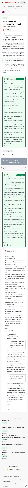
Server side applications (7, 151)
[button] (3, 3)
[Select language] (18, 3)
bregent (7, 78)
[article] (14, 209)
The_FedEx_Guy (8, 29)
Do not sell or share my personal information (11, 483)
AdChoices (6, 486)
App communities (11, 6)
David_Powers (12, 334)
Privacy (19, 479)
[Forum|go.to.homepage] (11, 3)
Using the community (7, 479)
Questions (5, 7)
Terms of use (14, 479)
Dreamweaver (19, 6)
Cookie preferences (6, 481)
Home (4, 6)
